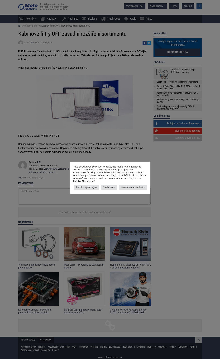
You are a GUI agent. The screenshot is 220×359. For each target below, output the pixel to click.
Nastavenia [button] (109, 187)
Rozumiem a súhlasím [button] (133, 187)
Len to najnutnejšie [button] (86, 187)
